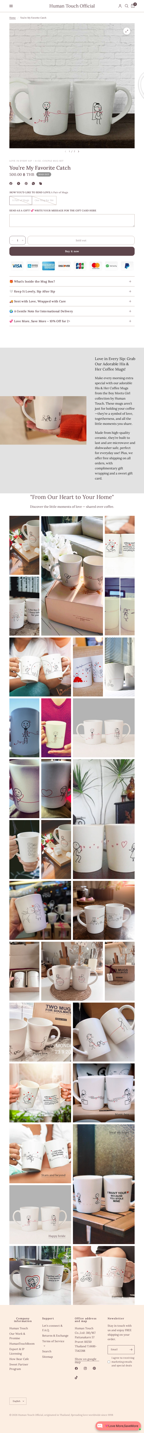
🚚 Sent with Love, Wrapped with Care (37, 301)
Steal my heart (119, 1132)
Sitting (60, 1114)
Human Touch (18, 1328)
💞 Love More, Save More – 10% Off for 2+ (39, 321)
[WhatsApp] (34, 183)
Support (48, 1318)
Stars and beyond (53, 1175)
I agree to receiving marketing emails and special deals (123, 1361)
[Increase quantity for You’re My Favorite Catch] (23, 240)
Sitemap (47, 1356)
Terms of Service (53, 1341)
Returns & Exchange (55, 1335)
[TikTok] (79, 1377)
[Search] (127, 6)
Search (46, 1351)
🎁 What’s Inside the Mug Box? (32, 281)
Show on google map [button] (85, 1359)
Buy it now (72, 251)
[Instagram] (88, 1368)
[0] (132, 6)
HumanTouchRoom (21, 1343)
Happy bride (57, 1236)
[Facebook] (11, 183)
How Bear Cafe (19, 1359)
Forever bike (120, 1296)
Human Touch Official (72, 6)
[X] (19, 183)
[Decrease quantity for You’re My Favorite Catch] (12, 240)
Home (12, 17)
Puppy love (40, 1053)
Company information (23, 1319)
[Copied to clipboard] (41, 183)
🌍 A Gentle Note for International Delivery (41, 311)
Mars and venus (24, 566)
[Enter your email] (131, 1349)
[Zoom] (126, 31)
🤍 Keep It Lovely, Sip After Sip (32, 291)
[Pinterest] (27, 183)
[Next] (78, 151)
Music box (122, 1114)
